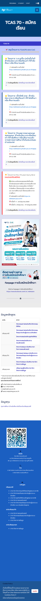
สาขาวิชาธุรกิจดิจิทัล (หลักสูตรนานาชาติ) (23, 498)
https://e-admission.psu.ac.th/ (20, 197)
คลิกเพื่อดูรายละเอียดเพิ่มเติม (27, 210)
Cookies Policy (10, 595)
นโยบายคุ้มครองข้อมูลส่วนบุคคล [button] (14, 598)
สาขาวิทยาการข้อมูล (16, 520)
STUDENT (21, 3)
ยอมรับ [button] (35, 591)
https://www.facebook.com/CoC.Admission (20, 291)
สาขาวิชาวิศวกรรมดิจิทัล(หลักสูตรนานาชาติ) (24, 491)
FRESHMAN (12, 3)
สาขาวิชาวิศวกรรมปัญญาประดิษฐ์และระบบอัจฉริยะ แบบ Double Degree (24, 504)
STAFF (28, 3)
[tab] (20, 43)
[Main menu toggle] (37, 10)
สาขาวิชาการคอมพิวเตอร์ (18, 500)
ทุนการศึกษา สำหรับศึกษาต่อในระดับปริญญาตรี (16, 406)
